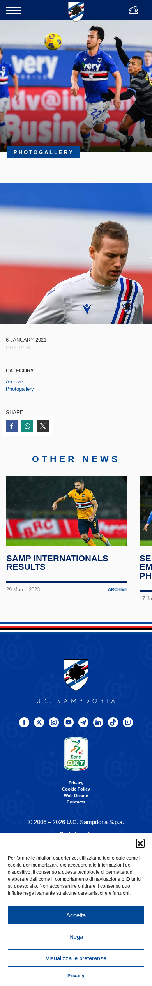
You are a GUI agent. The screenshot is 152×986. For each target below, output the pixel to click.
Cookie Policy (76, 789)
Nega (76, 936)
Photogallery (20, 389)
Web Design (76, 795)
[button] (140, 843)
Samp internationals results (57, 562)
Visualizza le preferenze (76, 958)
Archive (14, 382)
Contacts (76, 802)
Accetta (76, 915)
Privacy (76, 976)
